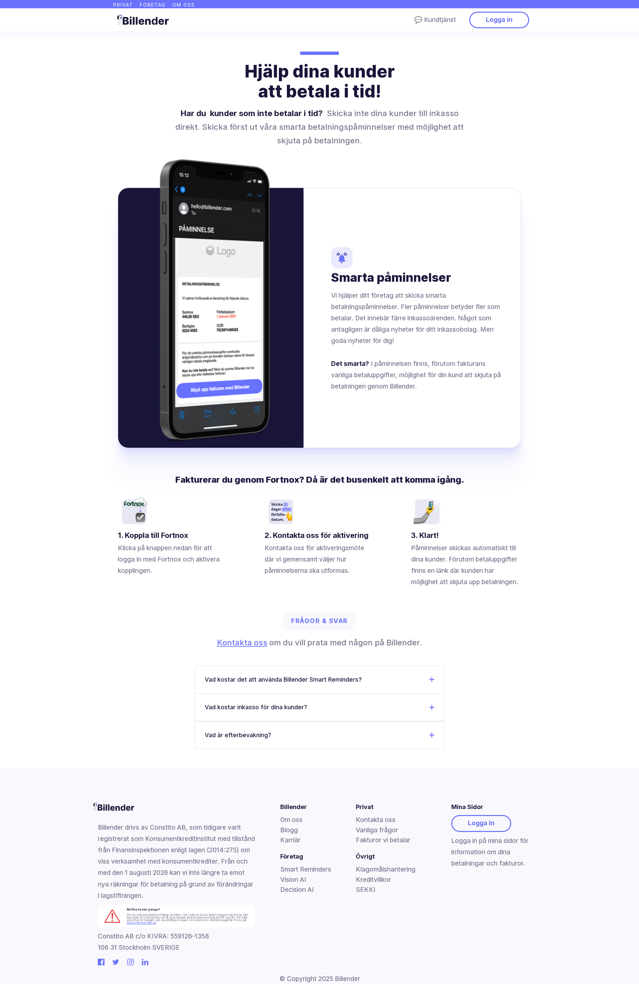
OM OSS (183, 5)
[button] (319, 680)
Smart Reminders (305, 869)
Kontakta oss (242, 642)
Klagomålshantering (385, 869)
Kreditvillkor (373, 880)
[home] (141, 20)
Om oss (291, 820)
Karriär (290, 840)
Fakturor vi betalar (383, 840)
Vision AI (293, 880)
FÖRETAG (153, 5)
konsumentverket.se (141, 922)
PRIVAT (123, 5)
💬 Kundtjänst (435, 20)
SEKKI (365, 890)
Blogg (289, 830)
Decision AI (297, 890)
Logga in (499, 20)
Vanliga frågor (377, 830)
